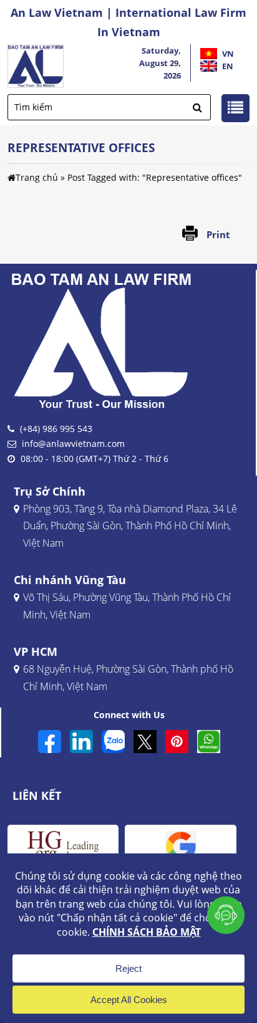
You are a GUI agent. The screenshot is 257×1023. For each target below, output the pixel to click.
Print (218, 234)
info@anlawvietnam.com (73, 443)
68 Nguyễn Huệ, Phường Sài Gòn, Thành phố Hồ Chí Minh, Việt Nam (128, 677)
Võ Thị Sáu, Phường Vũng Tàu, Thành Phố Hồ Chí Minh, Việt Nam (127, 605)
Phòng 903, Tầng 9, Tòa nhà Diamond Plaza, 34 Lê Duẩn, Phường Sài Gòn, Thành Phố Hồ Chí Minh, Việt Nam (130, 525)
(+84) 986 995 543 (56, 429)
